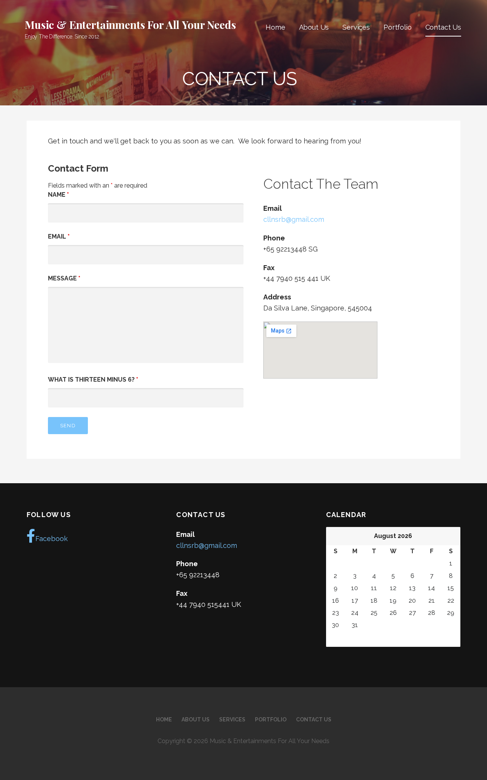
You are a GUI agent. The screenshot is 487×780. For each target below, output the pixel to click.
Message (64, 278)
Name (58, 194)
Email (59, 236)
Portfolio (398, 27)
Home (275, 27)
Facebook (51, 539)
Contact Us (443, 27)
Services (356, 27)
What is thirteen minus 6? (93, 379)
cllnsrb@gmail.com (293, 219)
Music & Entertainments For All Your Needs (130, 25)
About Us (314, 27)
